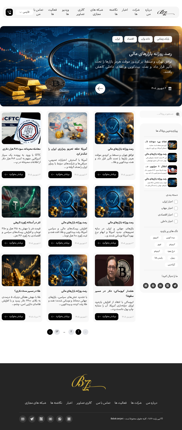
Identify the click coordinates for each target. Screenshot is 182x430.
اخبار (125, 10)
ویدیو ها (65, 12)
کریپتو (172, 244)
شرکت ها (136, 12)
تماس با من (38, 12)
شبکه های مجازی (96, 12)
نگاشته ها (113, 12)
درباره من (148, 12)
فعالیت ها (52, 12)
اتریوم (155, 238)
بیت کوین (170, 238)
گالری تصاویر (80, 12)
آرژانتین (171, 265)
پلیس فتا (159, 258)
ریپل (172, 258)
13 (57, 331)
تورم (159, 244)
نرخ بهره (171, 251)
